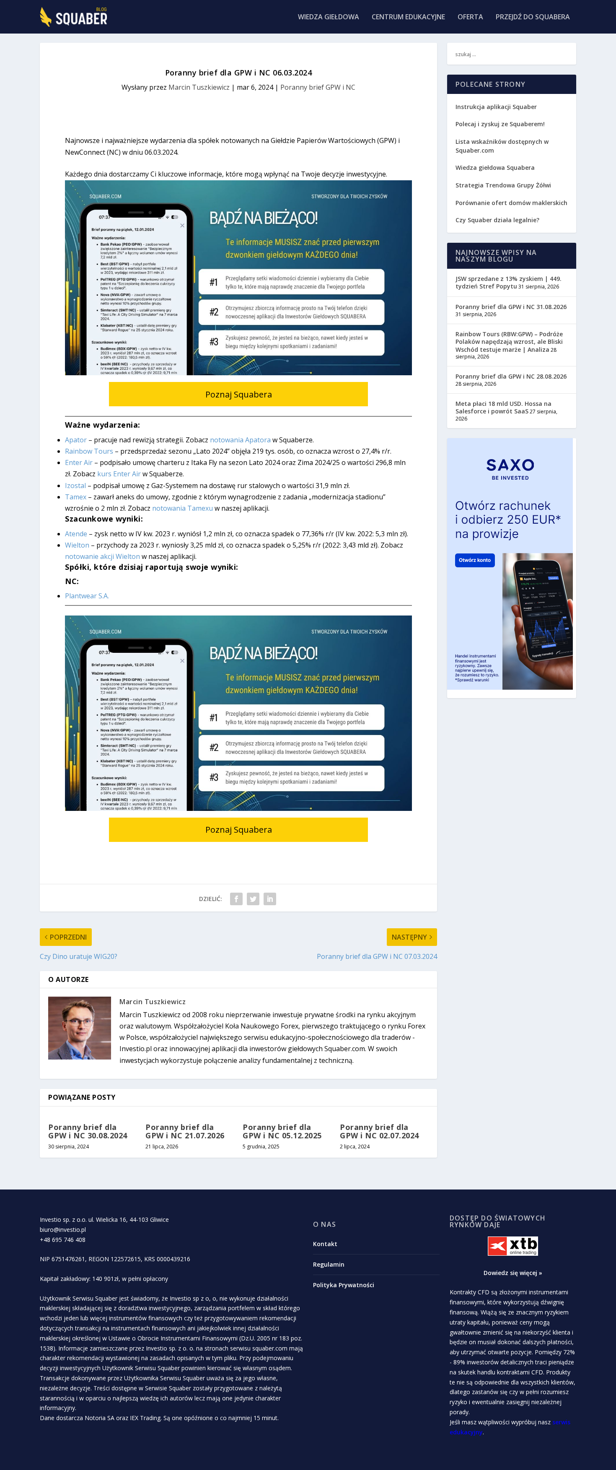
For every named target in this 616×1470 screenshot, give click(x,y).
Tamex (75, 496)
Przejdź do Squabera (533, 17)
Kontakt (325, 1244)
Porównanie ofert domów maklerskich (511, 203)
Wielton (77, 545)
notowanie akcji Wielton (102, 556)
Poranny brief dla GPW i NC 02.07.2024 (379, 1131)
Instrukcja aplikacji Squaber (496, 107)
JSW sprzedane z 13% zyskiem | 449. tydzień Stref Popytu (509, 282)
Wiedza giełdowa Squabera (495, 167)
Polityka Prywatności (343, 1285)
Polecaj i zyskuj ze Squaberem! (500, 124)
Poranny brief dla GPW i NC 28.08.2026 (511, 376)
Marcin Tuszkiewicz (199, 87)
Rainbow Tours (89, 451)
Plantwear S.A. (87, 595)
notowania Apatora (240, 439)
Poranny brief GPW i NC (317, 87)
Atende (76, 533)
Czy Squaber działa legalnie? (497, 220)
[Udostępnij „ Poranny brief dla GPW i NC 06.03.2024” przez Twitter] (253, 899)
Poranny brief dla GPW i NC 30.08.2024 (87, 1131)
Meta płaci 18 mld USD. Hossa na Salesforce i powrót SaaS (503, 407)
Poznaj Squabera (238, 394)
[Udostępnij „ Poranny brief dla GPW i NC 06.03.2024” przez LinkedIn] (269, 899)
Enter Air (79, 462)
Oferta (470, 17)
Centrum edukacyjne (408, 17)
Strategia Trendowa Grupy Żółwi (503, 185)
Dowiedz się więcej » (513, 1273)
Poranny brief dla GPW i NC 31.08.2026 (511, 307)
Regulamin (328, 1264)
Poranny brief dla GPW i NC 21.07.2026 (185, 1131)
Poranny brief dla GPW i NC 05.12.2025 (282, 1131)
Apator (76, 439)
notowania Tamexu (182, 508)
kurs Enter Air (119, 473)
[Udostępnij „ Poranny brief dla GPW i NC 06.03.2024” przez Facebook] (236, 899)
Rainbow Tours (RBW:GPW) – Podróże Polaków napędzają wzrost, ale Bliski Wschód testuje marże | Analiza (509, 341)
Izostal (75, 485)
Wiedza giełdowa (328, 17)
